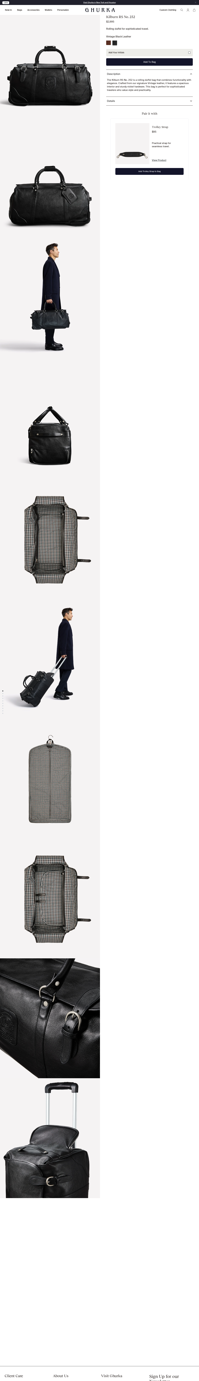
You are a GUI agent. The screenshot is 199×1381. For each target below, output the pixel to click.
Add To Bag (149, 61)
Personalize (63, 10)
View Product (159, 160)
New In (8, 10)
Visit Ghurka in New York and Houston (99, 2)
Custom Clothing (168, 10)
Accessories (33, 10)
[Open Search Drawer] (182, 10)
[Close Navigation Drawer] (195, 2)
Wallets (48, 10)
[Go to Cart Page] (194, 10)
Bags (19, 10)
